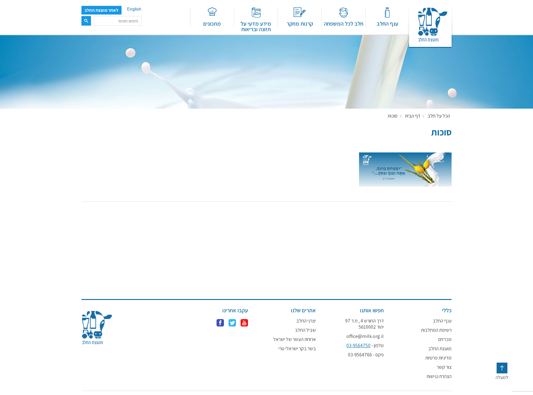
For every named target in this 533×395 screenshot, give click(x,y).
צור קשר (444, 367)
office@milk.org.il (365, 336)
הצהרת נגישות (439, 376)
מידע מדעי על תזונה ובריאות (256, 26)
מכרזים (445, 339)
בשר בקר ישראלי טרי (297, 349)
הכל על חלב (439, 116)
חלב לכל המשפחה (343, 23)
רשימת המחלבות (436, 330)
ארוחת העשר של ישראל (294, 339)
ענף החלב (387, 23)
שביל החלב (305, 330)
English (134, 9)
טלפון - (365, 346)
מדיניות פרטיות (438, 358)
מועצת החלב (440, 349)
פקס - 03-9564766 (366, 355)
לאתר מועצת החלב (101, 10)
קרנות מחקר (300, 23)
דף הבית (412, 116)
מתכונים (212, 23)
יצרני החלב (306, 321)
